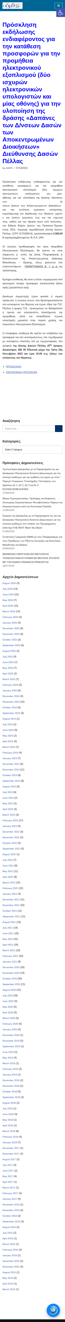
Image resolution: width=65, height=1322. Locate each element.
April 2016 (7, 1238)
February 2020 (10, 1023)
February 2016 (10, 1249)
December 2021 (11, 899)
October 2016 (9, 1216)
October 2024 (9, 707)
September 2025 (11, 645)
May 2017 (7, 1176)
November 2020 (11, 973)
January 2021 (9, 961)
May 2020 (7, 1006)
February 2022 (10, 888)
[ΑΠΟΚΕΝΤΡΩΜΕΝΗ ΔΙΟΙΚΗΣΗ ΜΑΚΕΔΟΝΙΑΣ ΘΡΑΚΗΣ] (12, 5)
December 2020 (11, 967)
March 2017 (8, 1187)
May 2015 (7, 1278)
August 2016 (9, 1227)
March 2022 (8, 882)
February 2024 (10, 752)
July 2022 (7, 860)
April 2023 (7, 809)
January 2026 (9, 622)
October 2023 (9, 775)
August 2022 (9, 854)
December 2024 (11, 696)
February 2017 (10, 1193)
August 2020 (9, 990)
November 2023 (11, 769)
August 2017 (9, 1159)
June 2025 (8, 662)
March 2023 (8, 814)
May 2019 (7, 1057)
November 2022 (11, 837)
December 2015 (11, 1261)
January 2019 (9, 1074)
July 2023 (7, 792)
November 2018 (11, 1086)
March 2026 (8, 611)
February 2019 (10, 1069)
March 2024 (8, 747)
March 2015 (8, 1289)
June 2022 (8, 865)
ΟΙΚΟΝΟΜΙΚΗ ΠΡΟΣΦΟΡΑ (21, 372)
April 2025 (7, 673)
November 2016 (11, 1210)
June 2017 (8, 1170)
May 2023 (7, 803)
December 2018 (11, 1080)
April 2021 (7, 944)
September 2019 (11, 1046)
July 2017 (7, 1165)
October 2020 (9, 978)
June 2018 (8, 1114)
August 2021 (9, 922)
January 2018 (9, 1142)
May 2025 (7, 668)
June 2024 (8, 730)
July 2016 (7, 1232)
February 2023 (10, 820)
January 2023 (9, 826)
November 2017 (11, 1153)
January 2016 (9, 1255)
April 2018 (7, 1125)
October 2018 (9, 1091)
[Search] (58, 428)
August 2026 (9, 583)
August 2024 (9, 718)
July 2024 (7, 724)
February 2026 (10, 617)
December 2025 (11, 628)
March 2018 (8, 1131)
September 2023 (11, 781)
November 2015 (11, 1266)
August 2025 (9, 651)
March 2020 (8, 1018)
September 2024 (11, 713)
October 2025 (9, 639)
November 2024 (11, 701)
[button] (60, 12)
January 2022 (9, 894)
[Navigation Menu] (58, 5)
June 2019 (8, 1052)
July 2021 (7, 927)
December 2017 (11, 1148)
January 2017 (9, 1199)
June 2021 (8, 933)
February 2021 (10, 956)
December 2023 (11, 764)
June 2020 (8, 1001)
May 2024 (7, 735)
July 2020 (7, 995)
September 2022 (11, 848)
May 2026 (7, 600)
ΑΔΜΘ (9, 168)
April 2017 (7, 1182)
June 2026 (8, 594)
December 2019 (11, 1035)
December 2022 (11, 831)
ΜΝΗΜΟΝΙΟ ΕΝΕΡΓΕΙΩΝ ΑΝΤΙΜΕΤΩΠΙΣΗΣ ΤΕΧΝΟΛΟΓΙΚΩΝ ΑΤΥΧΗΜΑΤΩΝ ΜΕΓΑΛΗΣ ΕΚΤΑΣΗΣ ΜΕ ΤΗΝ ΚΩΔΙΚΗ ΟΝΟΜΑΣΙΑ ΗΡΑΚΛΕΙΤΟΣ (31, 558)
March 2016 (8, 1244)
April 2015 (7, 1283)
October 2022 (9, 843)
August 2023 (9, 786)
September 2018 (11, 1097)
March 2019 (8, 1063)
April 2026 (7, 605)
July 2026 (7, 588)
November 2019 (11, 1040)
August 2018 (9, 1103)
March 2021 (8, 950)
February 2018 (10, 1136)
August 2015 (9, 1272)
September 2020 (11, 984)
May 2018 (7, 1119)
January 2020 (9, 1029)
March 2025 (8, 679)
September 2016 (11, 1221)
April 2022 (7, 877)
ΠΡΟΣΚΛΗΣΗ (13, 366)
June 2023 (8, 797)
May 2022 (7, 871)
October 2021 (9, 910)
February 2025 (10, 685)
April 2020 (7, 1012)
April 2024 (7, 741)
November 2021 (11, 905)
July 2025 (7, 656)
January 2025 (9, 690)
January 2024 (9, 758)
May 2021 (7, 939)
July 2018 (7, 1108)
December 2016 (11, 1204)
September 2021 (11, 916)
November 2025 (11, 634)
